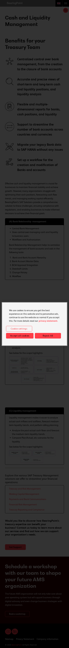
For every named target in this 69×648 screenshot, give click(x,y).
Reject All (48, 335)
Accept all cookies (20, 335)
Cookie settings (19, 328)
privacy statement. (48, 321)
